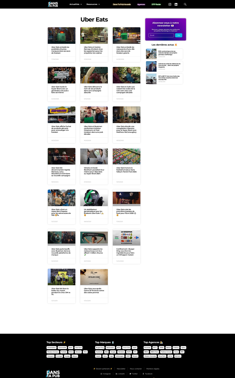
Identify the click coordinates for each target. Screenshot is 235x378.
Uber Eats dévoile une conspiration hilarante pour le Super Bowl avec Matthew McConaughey (126, 129)
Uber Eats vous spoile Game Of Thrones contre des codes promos (94, 290)
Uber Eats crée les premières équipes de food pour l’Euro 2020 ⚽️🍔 (126, 212)
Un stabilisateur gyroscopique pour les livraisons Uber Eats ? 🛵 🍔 (93, 212)
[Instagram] (170, 4)
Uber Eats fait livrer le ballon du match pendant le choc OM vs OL (60, 291)
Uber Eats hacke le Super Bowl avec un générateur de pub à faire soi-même (60, 90)
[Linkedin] (176, 4)
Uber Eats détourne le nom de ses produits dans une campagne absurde (93, 90)
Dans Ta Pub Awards (122, 4)
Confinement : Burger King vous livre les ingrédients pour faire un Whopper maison (125, 252)
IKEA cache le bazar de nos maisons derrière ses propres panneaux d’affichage (167, 52)
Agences (141, 4)
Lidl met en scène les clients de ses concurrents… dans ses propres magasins (169, 65)
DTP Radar (156, 4)
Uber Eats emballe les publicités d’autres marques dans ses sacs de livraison (60, 50)
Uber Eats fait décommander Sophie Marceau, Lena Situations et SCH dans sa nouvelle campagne (60, 172)
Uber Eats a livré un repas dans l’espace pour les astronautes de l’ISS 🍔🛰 (61, 212)
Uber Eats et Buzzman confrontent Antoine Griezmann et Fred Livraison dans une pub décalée (93, 130)
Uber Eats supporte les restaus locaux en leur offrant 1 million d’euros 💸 (93, 252)
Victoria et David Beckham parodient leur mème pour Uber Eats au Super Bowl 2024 (94, 171)
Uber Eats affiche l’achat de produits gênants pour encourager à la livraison (61, 129)
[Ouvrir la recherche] (185, 4)
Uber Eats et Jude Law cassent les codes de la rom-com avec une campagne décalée (125, 90)
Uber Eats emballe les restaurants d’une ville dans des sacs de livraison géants (125, 50)
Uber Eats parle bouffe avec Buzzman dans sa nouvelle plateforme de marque (61, 252)
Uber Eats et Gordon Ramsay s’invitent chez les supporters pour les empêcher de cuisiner (93, 50)
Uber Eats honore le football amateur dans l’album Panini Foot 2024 (126, 170)
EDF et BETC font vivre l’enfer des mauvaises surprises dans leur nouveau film (169, 77)
